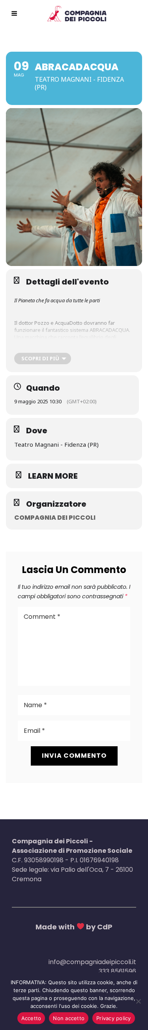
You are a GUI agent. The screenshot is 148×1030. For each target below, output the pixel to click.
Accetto (31, 1018)
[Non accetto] (138, 1001)
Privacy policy (113, 1018)
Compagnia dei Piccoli (55, 517)
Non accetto (68, 1018)
